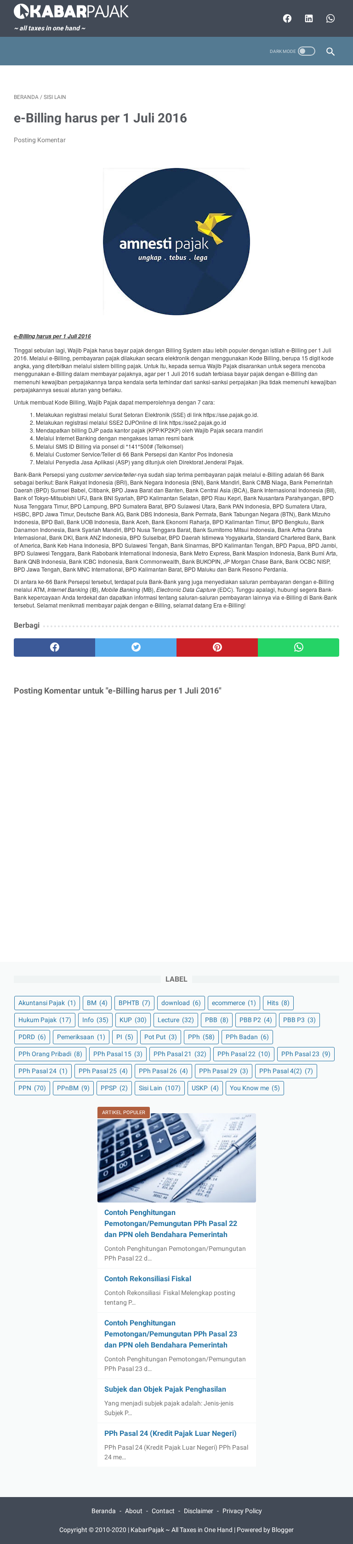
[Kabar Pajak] (77, 11)
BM (97, 1002)
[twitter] (135, 647)
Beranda (103, 1511)
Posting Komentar (40, 140)
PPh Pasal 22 (243, 1054)
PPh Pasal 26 (163, 1071)
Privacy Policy (242, 1511)
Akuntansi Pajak (47, 1002)
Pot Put (160, 1037)
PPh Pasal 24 (43, 1071)
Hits (278, 1002)
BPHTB (134, 1002)
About (133, 1511)
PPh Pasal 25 (103, 1071)
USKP (205, 1088)
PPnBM (73, 1088)
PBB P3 (299, 1020)
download (181, 1002)
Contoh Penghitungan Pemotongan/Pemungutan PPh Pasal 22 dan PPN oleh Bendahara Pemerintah (170, 1223)
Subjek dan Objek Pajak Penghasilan (165, 1389)
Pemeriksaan (81, 1037)
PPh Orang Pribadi (50, 1054)
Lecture (176, 1020)
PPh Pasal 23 (305, 1054)
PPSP (114, 1088)
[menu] (19, 51)
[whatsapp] (298, 647)
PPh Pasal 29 (223, 1071)
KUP (133, 1020)
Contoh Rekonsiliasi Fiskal (147, 1278)
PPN (32, 1088)
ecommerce (234, 1002)
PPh (201, 1037)
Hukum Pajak (44, 1020)
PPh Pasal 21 (180, 1054)
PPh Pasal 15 (117, 1054)
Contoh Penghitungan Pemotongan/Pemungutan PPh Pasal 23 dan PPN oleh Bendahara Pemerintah (170, 1333)
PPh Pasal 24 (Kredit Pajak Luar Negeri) (170, 1433)
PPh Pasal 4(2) (286, 1071)
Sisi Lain (160, 1088)
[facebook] (54, 647)
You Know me (255, 1088)
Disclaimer (198, 1511)
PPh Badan (247, 1037)
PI (124, 1037)
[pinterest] (217, 647)
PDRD (32, 1037)
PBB (216, 1020)
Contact (163, 1511)
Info (95, 1020)
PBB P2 (255, 1020)
